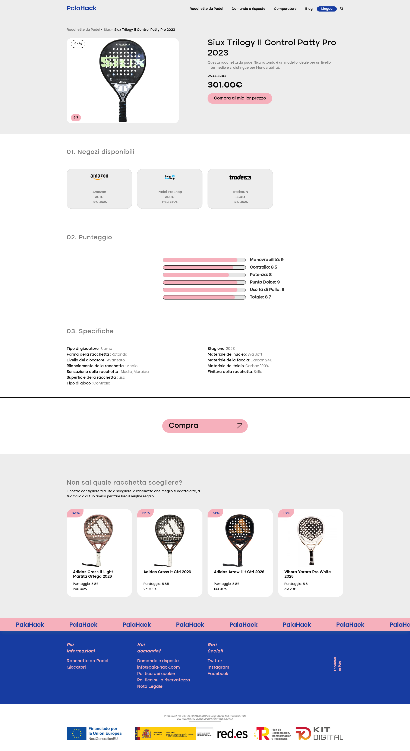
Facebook (218, 674)
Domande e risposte (248, 9)
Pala (82, 8)
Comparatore (285, 9)
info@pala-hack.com (158, 667)
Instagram (218, 667)
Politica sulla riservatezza (163, 680)
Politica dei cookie (156, 674)
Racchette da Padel (206, 9)
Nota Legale (150, 687)
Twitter (215, 661)
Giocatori (76, 667)
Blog (309, 9)
